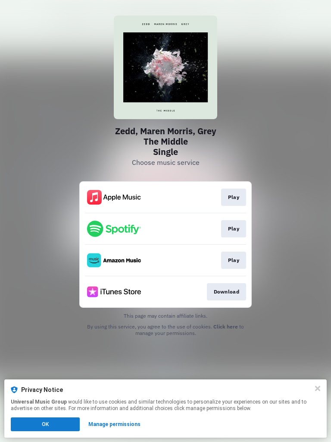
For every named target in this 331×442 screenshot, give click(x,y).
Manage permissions (114, 424)
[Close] (318, 388)
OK (45, 424)
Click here (225, 326)
